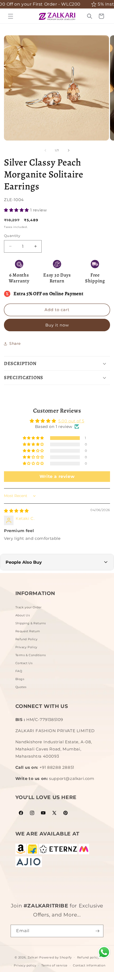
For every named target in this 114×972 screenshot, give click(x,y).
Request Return (27, 631)
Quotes (21, 687)
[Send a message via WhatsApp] (104, 952)
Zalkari (33, 957)
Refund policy (88, 957)
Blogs (19, 679)
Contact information (89, 965)
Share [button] (15, 343)
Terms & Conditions (30, 655)
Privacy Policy (26, 647)
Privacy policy (25, 965)
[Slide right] (68, 150)
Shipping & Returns (30, 623)
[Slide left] (45, 150)
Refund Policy (26, 639)
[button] (10, 16)
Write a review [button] (57, 476)
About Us (22, 615)
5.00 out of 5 (71, 420)
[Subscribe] (97, 931)
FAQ (18, 671)
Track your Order (28, 607)
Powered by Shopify (55, 957)
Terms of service (54, 965)
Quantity (12, 236)
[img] (16, 510)
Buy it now (57, 325)
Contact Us (24, 663)
